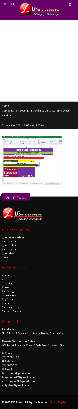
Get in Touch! (16, 197)
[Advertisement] (39, 61)
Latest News (9, 295)
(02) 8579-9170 (10, 357)
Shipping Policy (10, 307)
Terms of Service (11, 311)
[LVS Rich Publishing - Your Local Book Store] (39, 10)
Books (5, 287)
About (5, 279)
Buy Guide (8, 299)
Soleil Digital (58, 402)
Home (5, 275)
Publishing (8, 291)
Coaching (7, 283)
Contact (6, 303)
